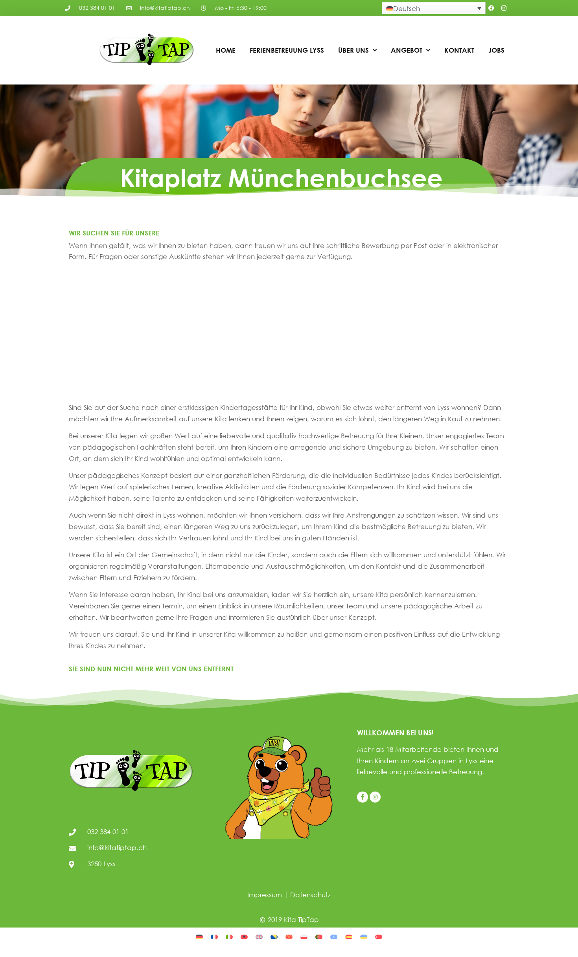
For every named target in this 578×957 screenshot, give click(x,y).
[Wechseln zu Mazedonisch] (289, 936)
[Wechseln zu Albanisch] (244, 936)
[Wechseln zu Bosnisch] (274, 936)
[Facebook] (491, 8)
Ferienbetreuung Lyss (287, 50)
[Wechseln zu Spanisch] (348, 936)
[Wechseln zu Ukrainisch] (363, 936)
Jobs (496, 50)
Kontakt (459, 50)
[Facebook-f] (362, 797)
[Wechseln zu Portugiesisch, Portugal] (318, 936)
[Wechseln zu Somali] (333, 936)
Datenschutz (310, 895)
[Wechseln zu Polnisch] (303, 936)
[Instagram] (504, 8)
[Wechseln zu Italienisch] (229, 936)
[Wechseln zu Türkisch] (378, 936)
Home (226, 50)
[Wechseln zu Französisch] (214, 936)
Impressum (264, 895)
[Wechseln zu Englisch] (259, 936)
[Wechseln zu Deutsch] (199, 936)
